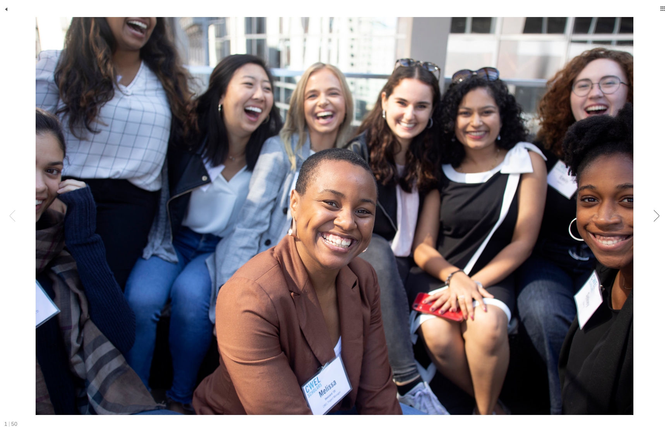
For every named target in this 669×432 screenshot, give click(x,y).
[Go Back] (6, 9)
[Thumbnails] (663, 8)
